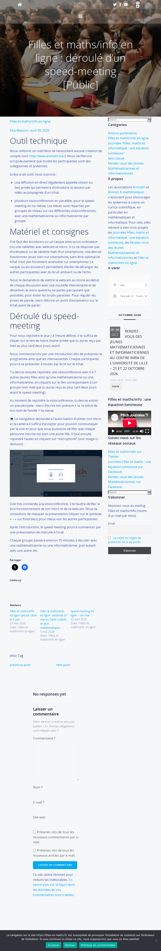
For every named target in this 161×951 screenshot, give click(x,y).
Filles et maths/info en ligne (30, 121)
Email (111, 523)
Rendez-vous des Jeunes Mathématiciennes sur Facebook (126, 482)
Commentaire (44, 738)
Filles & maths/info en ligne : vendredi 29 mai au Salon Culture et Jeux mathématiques (53, 619)
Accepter (53, 945)
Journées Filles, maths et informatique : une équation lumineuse (128, 237)
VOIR (115, 386)
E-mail (39, 802)
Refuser (70, 945)
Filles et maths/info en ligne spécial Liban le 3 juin (23, 615)
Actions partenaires (122, 133)
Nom (38, 787)
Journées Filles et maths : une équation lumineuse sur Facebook (129, 467)
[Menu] (80, 16)
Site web (39, 817)
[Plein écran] (147, 431)
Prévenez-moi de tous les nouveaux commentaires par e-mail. (56, 837)
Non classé (116, 158)
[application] (129, 423)
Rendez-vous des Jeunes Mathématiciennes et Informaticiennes (126, 168)
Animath (139, 187)
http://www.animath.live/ (47, 156)
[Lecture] (113, 431)
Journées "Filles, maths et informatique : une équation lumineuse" (128, 148)
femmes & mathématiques (126, 192)
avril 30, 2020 (39, 130)
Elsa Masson (19, 130)
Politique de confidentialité (98, 945)
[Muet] (142, 431)
